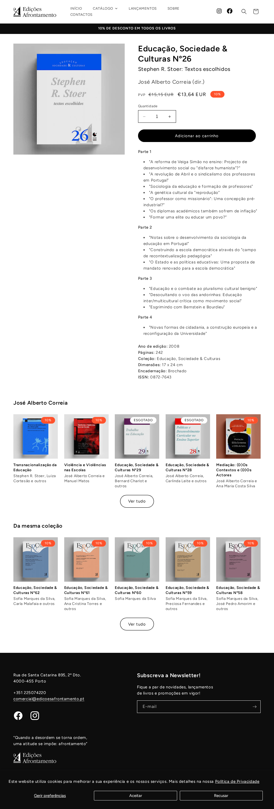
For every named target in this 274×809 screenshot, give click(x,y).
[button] (244, 11)
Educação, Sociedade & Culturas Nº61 (86, 590)
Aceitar (135, 795)
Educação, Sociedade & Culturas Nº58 (238, 590)
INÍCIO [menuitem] (76, 8)
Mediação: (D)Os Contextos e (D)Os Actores (234, 470)
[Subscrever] (254, 706)
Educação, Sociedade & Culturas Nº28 (187, 467)
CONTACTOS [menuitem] (81, 15)
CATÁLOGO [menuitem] (103, 8)
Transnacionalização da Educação (35, 467)
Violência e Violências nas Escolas (85, 467)
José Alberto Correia (40, 403)
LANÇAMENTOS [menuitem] (143, 8)
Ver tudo (137, 501)
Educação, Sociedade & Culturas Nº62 (35, 590)
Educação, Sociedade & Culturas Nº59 (187, 590)
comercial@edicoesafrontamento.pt (48, 698)
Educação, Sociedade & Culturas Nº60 (136, 590)
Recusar (221, 795)
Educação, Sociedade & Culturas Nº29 (136, 467)
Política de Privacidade (237, 781)
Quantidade (148, 106)
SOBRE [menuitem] (174, 8)
